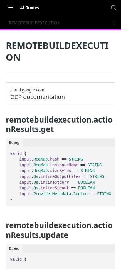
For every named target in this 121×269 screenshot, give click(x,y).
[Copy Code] (108, 152)
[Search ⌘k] (113, 7)
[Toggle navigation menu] (10, 7)
